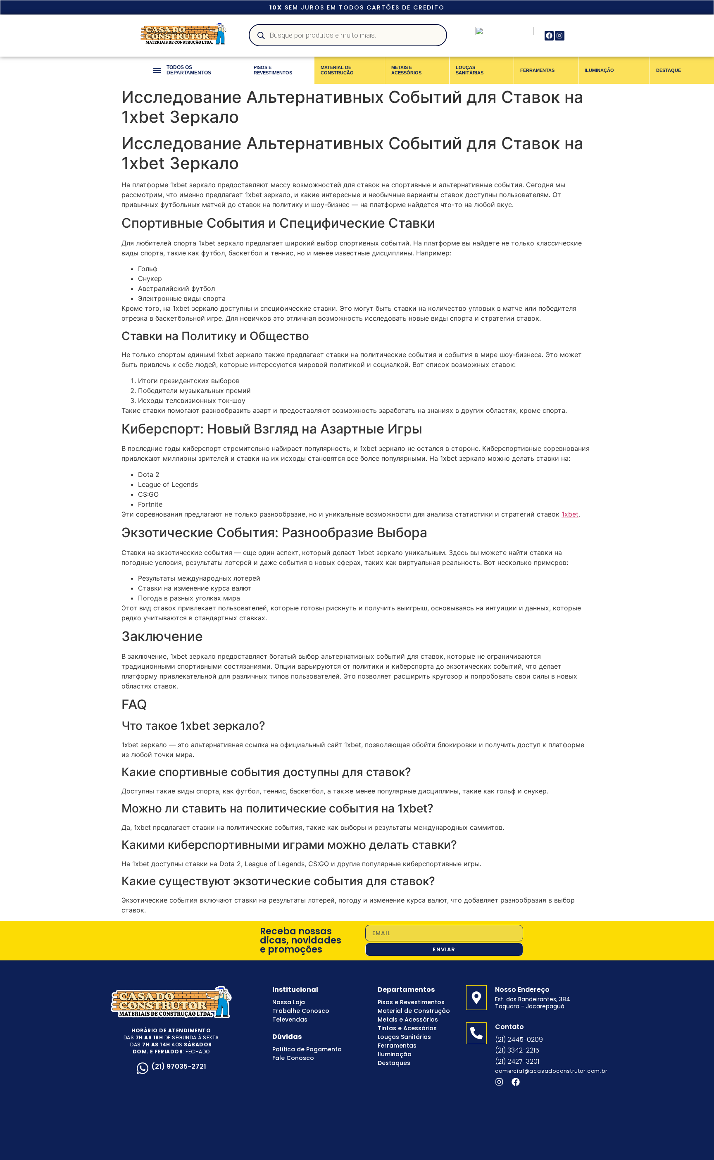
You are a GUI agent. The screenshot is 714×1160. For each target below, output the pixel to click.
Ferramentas (397, 1045)
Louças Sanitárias (404, 1037)
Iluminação (395, 1054)
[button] (157, 70)
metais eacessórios (406, 70)
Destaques (394, 1063)
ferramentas (537, 70)
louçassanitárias (469, 70)
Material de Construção (414, 1011)
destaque (668, 70)
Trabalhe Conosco (300, 1011)
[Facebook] (549, 35)
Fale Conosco (293, 1058)
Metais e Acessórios (408, 1019)
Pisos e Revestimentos (411, 1002)
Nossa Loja (288, 1002)
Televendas (289, 1019)
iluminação (599, 70)
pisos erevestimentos (273, 70)
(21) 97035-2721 (178, 1066)
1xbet (570, 514)
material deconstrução (337, 70)
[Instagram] (559, 35)
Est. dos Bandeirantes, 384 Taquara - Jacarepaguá (532, 1002)
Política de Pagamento (307, 1049)
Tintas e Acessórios (407, 1028)
